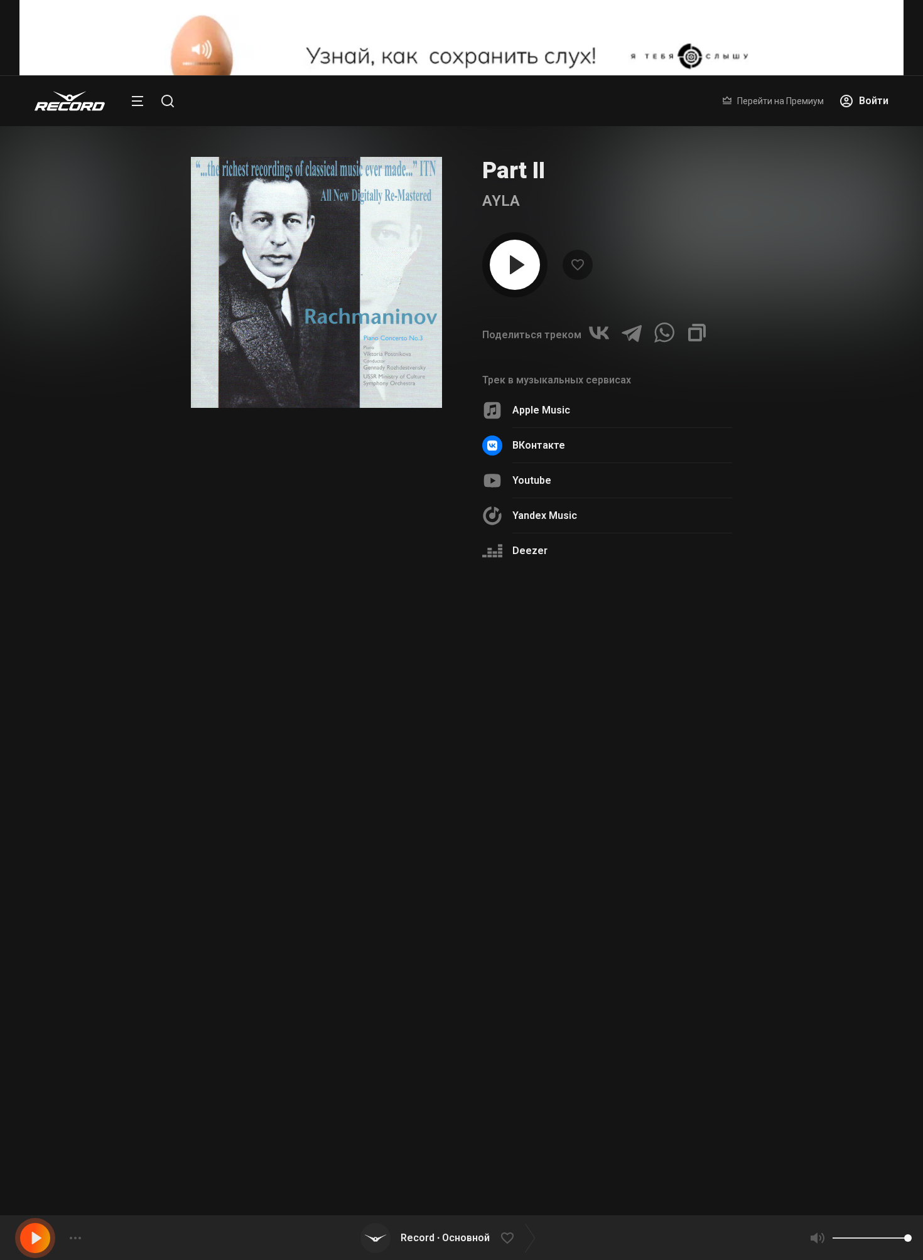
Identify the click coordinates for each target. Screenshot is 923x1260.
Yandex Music (544, 515)
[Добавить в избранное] (507, 1238)
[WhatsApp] (664, 333)
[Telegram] (632, 333)
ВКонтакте (538, 445)
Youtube (531, 480)
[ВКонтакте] (599, 333)
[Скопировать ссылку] (697, 333)
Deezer (530, 551)
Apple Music (541, 410)
